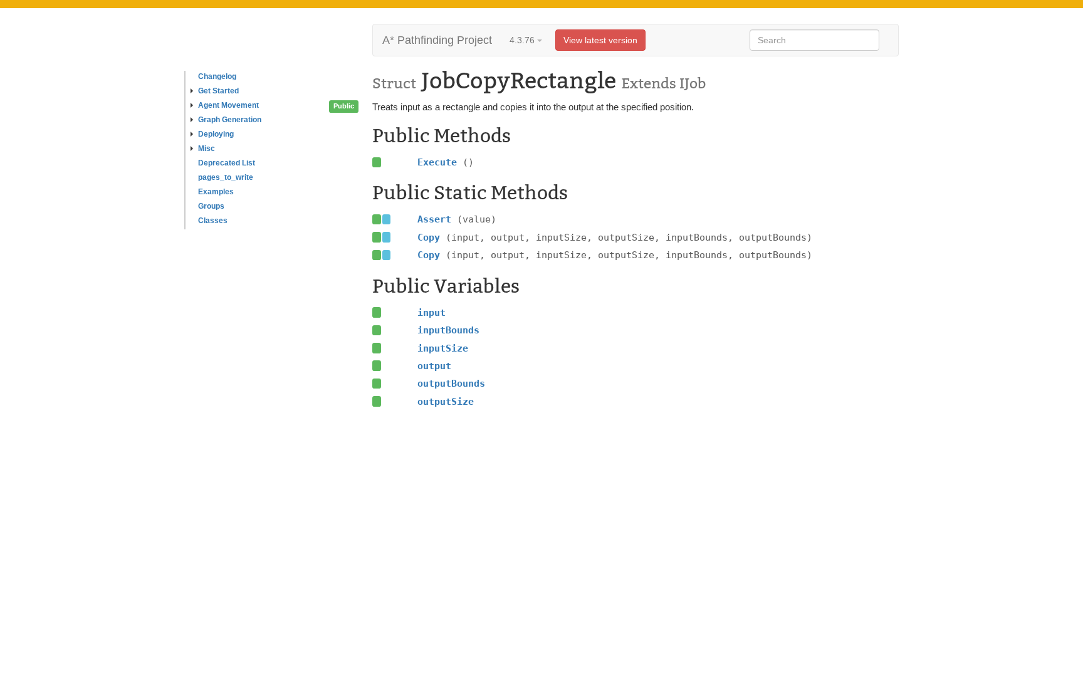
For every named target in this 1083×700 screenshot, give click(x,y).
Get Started (218, 90)
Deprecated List (226, 163)
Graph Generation (229, 119)
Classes (213, 220)
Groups (211, 206)
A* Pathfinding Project (437, 40)
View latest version (600, 40)
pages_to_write (225, 177)
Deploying (216, 134)
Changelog (217, 76)
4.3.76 (523, 40)
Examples (216, 191)
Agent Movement (228, 105)
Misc (206, 148)
